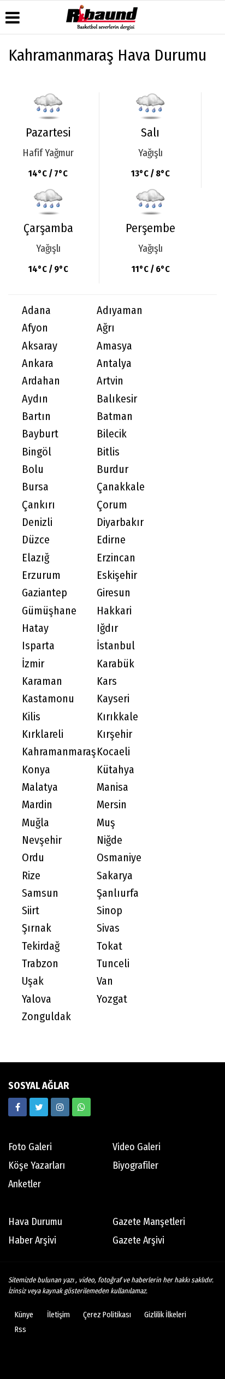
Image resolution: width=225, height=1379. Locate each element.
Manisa (112, 787)
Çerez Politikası (107, 1314)
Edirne (111, 540)
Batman (115, 416)
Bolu (33, 469)
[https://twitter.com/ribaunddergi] (38, 1107)
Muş (106, 822)
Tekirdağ (41, 946)
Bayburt (40, 434)
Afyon (35, 328)
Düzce (36, 540)
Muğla (35, 822)
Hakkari (114, 610)
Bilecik (112, 434)
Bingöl (36, 452)
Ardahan (41, 381)
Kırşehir (114, 734)
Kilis (31, 716)
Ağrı (106, 328)
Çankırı (38, 505)
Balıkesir (117, 399)
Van (105, 981)
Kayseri (113, 698)
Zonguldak (46, 1016)
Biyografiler (135, 1165)
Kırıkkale (117, 716)
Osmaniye (119, 857)
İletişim (58, 1314)
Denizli (37, 522)
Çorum (112, 505)
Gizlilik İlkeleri (165, 1314)
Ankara (38, 363)
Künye (24, 1314)
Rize (31, 875)
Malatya (40, 787)
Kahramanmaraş (52, 751)
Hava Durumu (35, 1222)
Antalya (114, 363)
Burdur (112, 469)
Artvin (110, 381)
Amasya (114, 346)
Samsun (40, 893)
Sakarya (115, 875)
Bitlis (108, 452)
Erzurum (41, 575)
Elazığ (35, 558)
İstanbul (116, 645)
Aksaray (39, 346)
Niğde (109, 840)
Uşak (33, 981)
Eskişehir (117, 575)
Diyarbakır (120, 522)
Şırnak (36, 928)
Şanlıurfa (118, 893)
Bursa (35, 487)
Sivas (108, 928)
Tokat (109, 946)
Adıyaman (120, 310)
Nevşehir (42, 840)
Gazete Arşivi (138, 1240)
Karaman (42, 681)
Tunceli (113, 963)
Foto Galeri (30, 1147)
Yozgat (112, 999)
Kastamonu (48, 698)
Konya (36, 769)
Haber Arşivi (32, 1240)
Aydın (35, 399)
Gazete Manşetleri (148, 1222)
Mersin (112, 804)
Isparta (38, 645)
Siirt (30, 910)
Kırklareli (42, 734)
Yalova (36, 999)
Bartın (36, 416)
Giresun (114, 592)
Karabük (115, 663)
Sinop (109, 910)
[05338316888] (81, 1107)
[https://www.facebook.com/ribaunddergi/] (17, 1107)
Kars (107, 681)
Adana (36, 310)
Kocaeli (113, 751)
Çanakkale (121, 487)
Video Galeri (136, 1147)
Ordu (33, 857)
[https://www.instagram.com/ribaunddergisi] (60, 1107)
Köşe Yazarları (36, 1165)
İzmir (33, 663)
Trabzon (40, 963)
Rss (20, 1329)
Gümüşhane (49, 610)
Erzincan (116, 558)
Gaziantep (44, 592)
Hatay (35, 628)
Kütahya (115, 769)
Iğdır (107, 628)
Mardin (37, 804)
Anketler (24, 1184)
